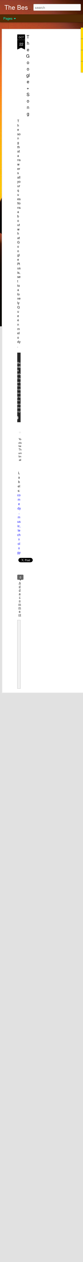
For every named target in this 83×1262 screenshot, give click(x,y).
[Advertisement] (45, 104)
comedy (19, 501)
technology (19, 541)
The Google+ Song (28, 75)
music (19, 521)
